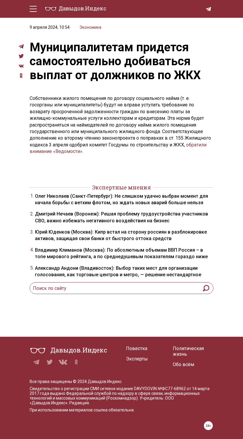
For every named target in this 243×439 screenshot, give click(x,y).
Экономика (90, 27)
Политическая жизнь (188, 351)
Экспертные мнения (121, 187)
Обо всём (183, 364)
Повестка (136, 348)
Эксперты (137, 359)
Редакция (79, 402)
